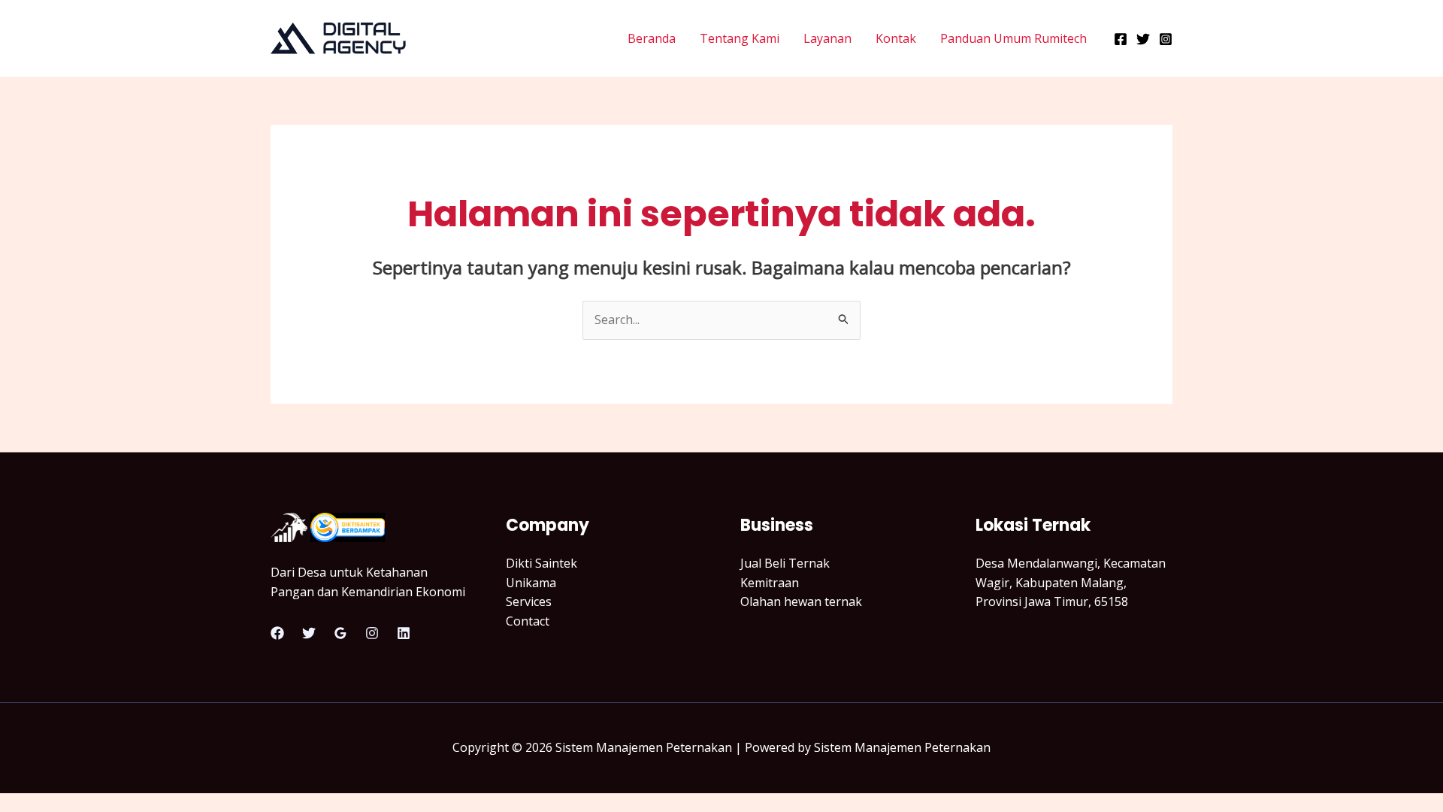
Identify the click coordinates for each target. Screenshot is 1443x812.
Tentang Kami (739, 38)
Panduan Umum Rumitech (1013, 38)
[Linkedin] (403, 633)
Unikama (531, 582)
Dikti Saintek (541, 563)
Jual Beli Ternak (785, 563)
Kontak (896, 38)
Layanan (827, 38)
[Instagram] (1165, 39)
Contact (527, 621)
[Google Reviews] (340, 633)
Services (529, 601)
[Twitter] (1143, 39)
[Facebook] (1120, 39)
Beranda (652, 38)
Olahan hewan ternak (801, 601)
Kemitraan (769, 582)
